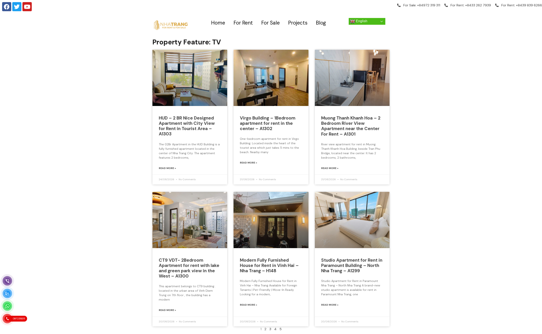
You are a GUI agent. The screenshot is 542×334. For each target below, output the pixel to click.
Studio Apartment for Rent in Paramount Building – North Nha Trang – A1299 (351, 265)
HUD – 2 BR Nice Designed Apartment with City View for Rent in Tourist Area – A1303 (187, 126)
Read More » (167, 168)
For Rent (243, 22)
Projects (297, 22)
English (361, 21)
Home (218, 22)
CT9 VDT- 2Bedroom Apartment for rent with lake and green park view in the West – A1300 (189, 268)
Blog (321, 22)
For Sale (270, 22)
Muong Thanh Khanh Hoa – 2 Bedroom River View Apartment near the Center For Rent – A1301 (350, 126)
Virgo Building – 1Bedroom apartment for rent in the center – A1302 (267, 123)
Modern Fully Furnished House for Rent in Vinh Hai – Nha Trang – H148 (269, 265)
